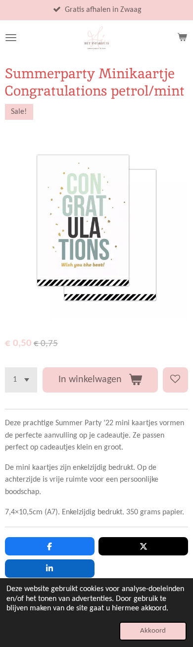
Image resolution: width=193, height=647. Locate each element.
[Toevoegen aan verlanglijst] (175, 380)
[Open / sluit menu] (11, 37)
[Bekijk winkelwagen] (182, 37)
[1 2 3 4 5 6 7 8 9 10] (21, 380)
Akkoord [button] (153, 631)
